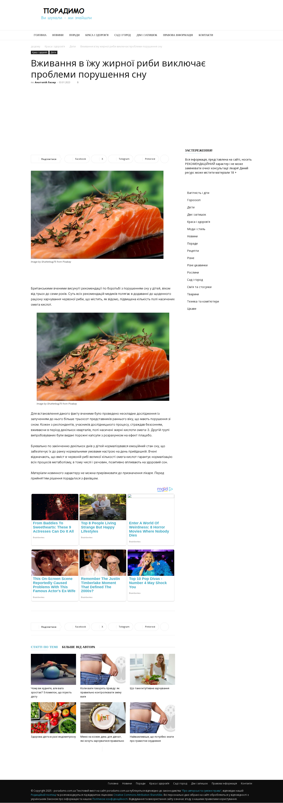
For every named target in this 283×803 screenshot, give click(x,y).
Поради (74, 35)
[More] (164, 159)
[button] (247, 35)
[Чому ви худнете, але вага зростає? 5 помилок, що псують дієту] (53, 669)
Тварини (193, 294)
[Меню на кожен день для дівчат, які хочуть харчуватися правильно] (103, 717)
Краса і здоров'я (55, 46)
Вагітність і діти (198, 193)
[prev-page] (99, 749)
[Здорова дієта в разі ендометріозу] (53, 717)
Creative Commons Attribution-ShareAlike (138, 795)
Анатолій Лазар (45, 82)
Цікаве (191, 309)
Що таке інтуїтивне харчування (149, 688)
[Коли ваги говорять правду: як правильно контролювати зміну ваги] (103, 669)
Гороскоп (194, 200)
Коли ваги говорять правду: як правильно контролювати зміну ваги (100, 692)
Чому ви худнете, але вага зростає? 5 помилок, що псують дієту (51, 692)
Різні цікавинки (197, 265)
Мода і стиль (196, 229)
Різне (190, 258)
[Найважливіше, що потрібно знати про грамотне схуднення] (152, 717)
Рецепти (193, 251)
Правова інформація (178, 35)
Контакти (206, 35)
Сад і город (122, 35)
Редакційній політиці (43, 795)
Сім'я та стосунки (199, 287)
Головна (40, 35)
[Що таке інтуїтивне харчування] (152, 669)
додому (35, 46)
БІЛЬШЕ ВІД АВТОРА (78, 647)
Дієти (72, 46)
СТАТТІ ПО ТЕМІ (44, 647)
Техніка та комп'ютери (203, 301)
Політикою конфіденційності (110, 799)
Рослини (193, 272)
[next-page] (105, 749)
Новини (57, 35)
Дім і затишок (147, 35)
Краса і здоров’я (97, 35)
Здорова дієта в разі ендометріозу (53, 736)
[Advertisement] (176, 15)
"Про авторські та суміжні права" (201, 790)
